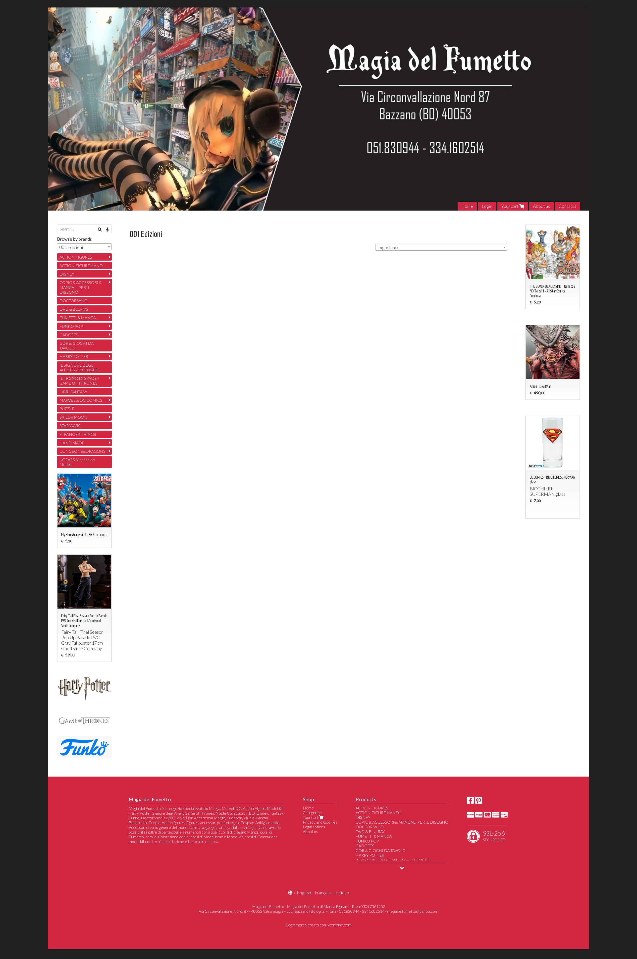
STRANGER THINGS (77, 434)
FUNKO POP (71, 326)
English (304, 892)
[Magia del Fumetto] (318, 109)
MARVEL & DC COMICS (80, 400)
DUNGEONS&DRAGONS (82, 451)
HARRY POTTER (73, 356)
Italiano (341, 892)
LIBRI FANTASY (73, 391)
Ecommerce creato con (318, 924)
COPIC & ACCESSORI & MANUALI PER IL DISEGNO (80, 287)
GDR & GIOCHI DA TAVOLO (76, 345)
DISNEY (66, 274)
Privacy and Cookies (320, 822)
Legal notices (314, 826)
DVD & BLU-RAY (74, 309)
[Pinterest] (478, 801)
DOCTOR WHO (73, 300)
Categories (312, 812)
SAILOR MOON (73, 417)
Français (323, 892)
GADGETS (68, 334)
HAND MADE (71, 442)
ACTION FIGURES (75, 257)
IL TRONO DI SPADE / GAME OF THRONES (79, 380)
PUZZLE (66, 408)
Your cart (510, 206)
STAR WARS (69, 425)
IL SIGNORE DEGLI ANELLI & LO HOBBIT (79, 367)
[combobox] (441, 247)
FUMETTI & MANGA (77, 317)
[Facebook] (470, 801)
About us (541, 206)
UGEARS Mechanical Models (77, 462)
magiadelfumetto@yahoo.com (412, 911)
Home (467, 206)
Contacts (567, 206)
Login (487, 206)
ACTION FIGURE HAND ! (82, 265)
